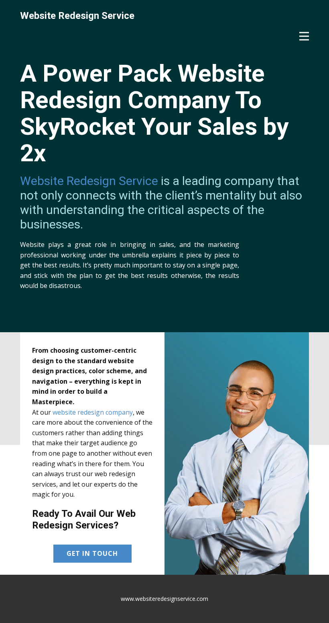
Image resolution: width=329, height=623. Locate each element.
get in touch (92, 553)
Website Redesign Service (89, 181)
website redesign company (93, 412)
